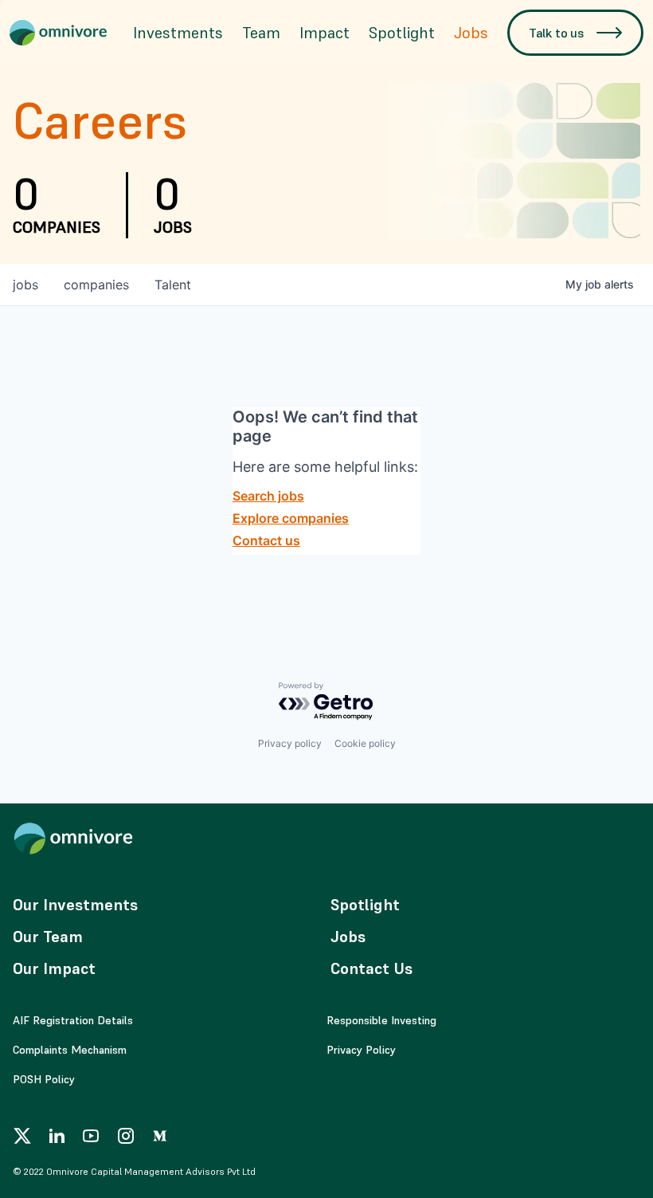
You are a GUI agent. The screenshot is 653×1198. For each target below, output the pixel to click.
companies (96, 285)
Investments (178, 32)
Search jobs (268, 496)
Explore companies (291, 518)
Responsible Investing (381, 1020)
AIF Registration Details (73, 1020)
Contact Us (371, 968)
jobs (25, 285)
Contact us (266, 540)
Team (261, 32)
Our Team (48, 936)
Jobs (471, 32)
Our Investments (75, 904)
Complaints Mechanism (70, 1050)
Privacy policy (290, 743)
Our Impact (54, 968)
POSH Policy (44, 1079)
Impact (324, 32)
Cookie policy (365, 743)
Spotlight (402, 32)
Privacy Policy (361, 1050)
